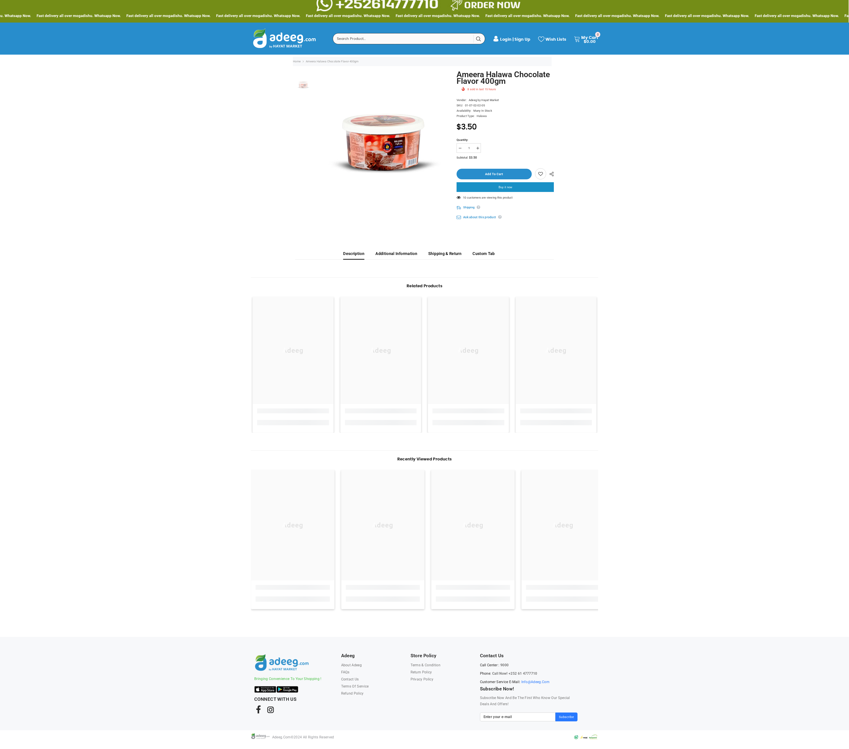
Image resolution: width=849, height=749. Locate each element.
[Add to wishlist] (540, 173)
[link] (293, 410)
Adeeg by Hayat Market (484, 100)
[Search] (409, 38)
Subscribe (566, 717)
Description (353, 253)
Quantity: (462, 140)
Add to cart (495, 174)
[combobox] (403, 39)
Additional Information (396, 253)
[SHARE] (550, 174)
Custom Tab (483, 253)
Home (297, 61)
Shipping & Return (444, 253)
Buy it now (505, 187)
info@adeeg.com (535, 682)
